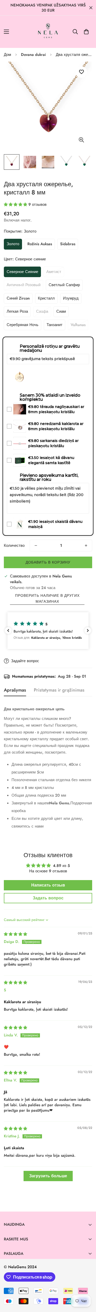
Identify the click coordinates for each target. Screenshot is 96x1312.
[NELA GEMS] (48, 32)
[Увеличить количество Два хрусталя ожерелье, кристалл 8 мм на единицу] (86, 545)
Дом (7, 54)
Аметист (53, 272)
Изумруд (71, 298)
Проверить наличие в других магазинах (47, 598)
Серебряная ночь (22, 325)
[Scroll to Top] (87, 1285)
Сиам (61, 311)
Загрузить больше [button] (48, 1176)
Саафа (42, 311)
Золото (13, 244)
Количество (14, 545)
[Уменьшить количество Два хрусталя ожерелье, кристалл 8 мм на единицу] (36, 545)
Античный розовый (23, 285)
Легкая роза (17, 311)
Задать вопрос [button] (48, 898)
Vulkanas (78, 325)
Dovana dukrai (33, 54)
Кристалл (46, 298)
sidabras (67, 244)
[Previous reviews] (8, 630)
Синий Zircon (18, 298)
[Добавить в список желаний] (81, 72)
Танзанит (54, 325)
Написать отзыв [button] (48, 885)
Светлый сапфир (64, 285)
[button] (86, 32)
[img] (15, 934)
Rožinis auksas (39, 244)
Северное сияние (22, 272)
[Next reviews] (87, 630)
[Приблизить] (81, 140)
